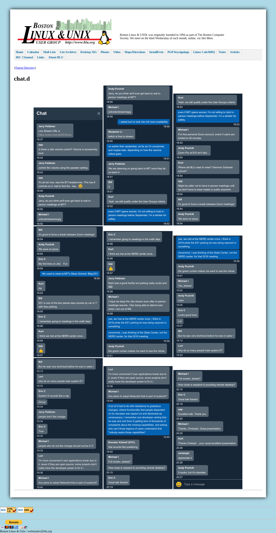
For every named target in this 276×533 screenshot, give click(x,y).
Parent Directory (25, 67)
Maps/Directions (134, 52)
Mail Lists (49, 52)
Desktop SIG (88, 52)
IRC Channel (24, 57)
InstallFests (156, 52)
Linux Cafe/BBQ (204, 52)
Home (19, 52)
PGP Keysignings (178, 52)
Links (40, 57)
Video (117, 52)
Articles (235, 52)
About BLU (55, 57)
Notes (222, 52)
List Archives (68, 52)
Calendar (33, 52)
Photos (105, 52)
